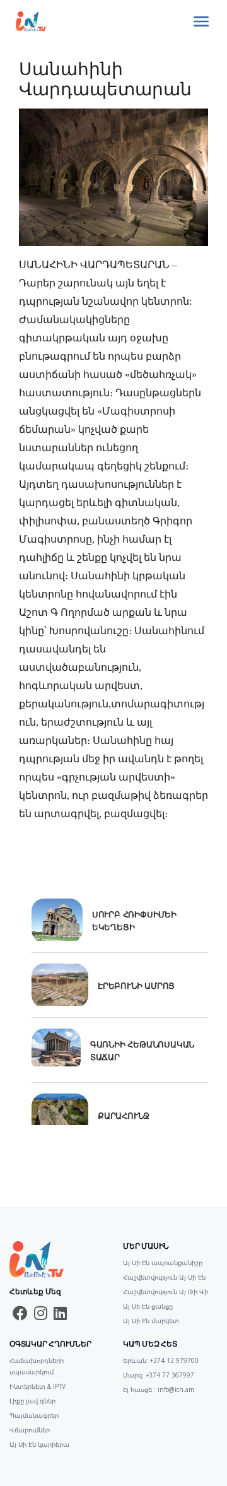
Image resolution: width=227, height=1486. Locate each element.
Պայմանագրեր (34, 1415)
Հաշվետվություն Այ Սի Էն (164, 1277)
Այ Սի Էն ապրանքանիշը (162, 1262)
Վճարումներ (29, 1429)
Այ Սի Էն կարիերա (39, 1444)
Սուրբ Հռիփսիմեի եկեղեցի (134, 920)
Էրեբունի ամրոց (136, 986)
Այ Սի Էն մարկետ (151, 1320)
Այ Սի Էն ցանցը (148, 1306)
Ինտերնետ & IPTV (37, 1386)
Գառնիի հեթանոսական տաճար (142, 1050)
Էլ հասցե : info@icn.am (158, 1389)
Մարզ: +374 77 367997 (158, 1375)
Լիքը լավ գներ (32, 1400)
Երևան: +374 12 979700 (161, 1360)
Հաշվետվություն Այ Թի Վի (165, 1291)
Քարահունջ (123, 1116)
